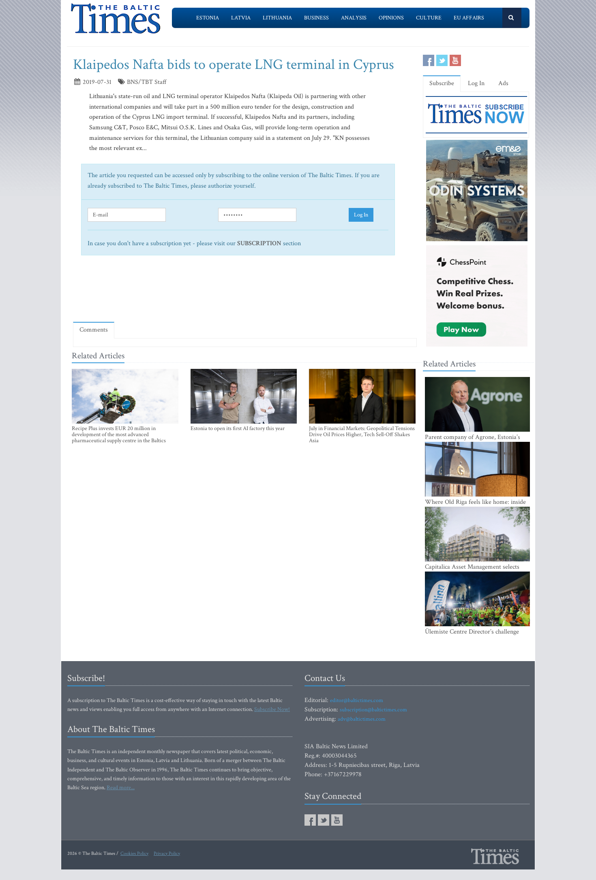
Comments (93, 329)
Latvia (241, 17)
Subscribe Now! (272, 709)
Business (316, 17)
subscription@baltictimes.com (373, 709)
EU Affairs (469, 17)
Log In (361, 214)
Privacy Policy (167, 853)
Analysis (354, 17)
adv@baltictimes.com (362, 719)
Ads (503, 83)
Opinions (391, 17)
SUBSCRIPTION (259, 243)
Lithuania (277, 17)
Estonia (207, 17)
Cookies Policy (134, 853)
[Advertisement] (244, 292)
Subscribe (441, 83)
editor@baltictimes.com (356, 700)
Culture (429, 17)
